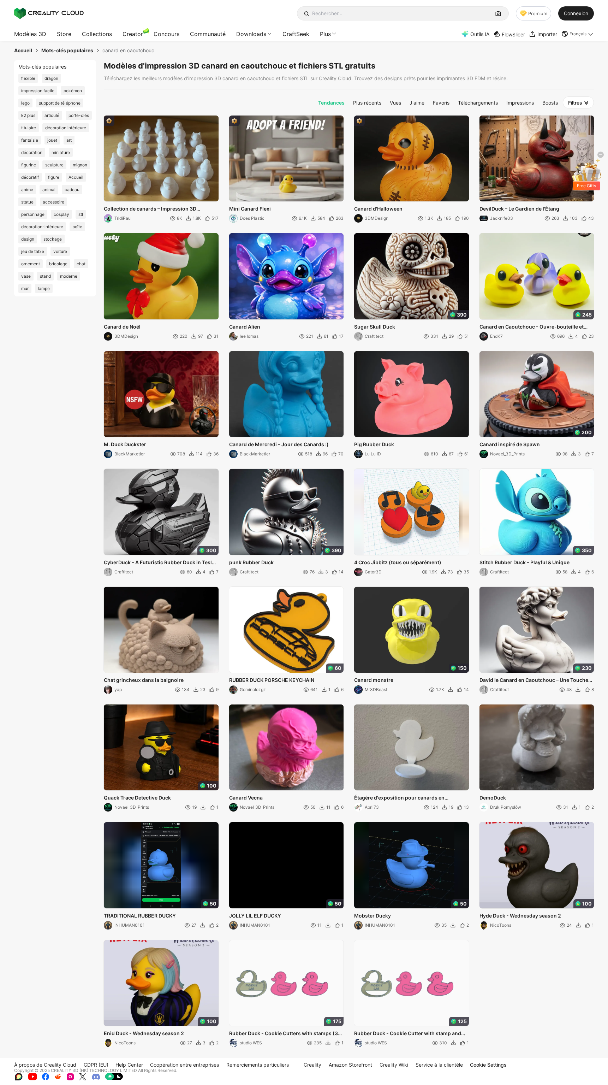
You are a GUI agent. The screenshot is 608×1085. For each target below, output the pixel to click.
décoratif (30, 177)
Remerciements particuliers (257, 1065)
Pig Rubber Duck (374, 444)
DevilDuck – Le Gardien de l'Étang (519, 209)
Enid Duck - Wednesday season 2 (144, 1033)
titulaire (28, 127)
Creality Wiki (394, 1065)
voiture (60, 251)
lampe (44, 288)
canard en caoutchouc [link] (128, 50)
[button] (577, 33)
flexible (28, 78)
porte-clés (78, 115)
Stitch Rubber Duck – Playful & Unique (524, 562)
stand (45, 276)
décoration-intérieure (42, 226)
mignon (80, 164)
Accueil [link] (23, 50)
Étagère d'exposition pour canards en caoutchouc (399, 798)
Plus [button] (325, 33)
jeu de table (32, 251)
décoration (31, 152)
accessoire (53, 202)
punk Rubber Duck (251, 562)
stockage (52, 239)
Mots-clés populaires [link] (67, 50)
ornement (30, 263)
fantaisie (29, 140)
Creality (312, 1065)
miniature (61, 152)
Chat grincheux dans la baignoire (144, 680)
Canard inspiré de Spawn (509, 444)
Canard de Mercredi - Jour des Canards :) (279, 444)
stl (80, 214)
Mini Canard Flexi (250, 209)
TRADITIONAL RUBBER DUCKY (140, 916)
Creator (133, 33)
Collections (97, 33)
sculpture (54, 164)
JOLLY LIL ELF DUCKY (255, 916)
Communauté (208, 33)
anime (27, 189)
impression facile (37, 90)
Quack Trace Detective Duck (137, 798)
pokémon (73, 90)
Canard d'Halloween (378, 209)
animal (48, 189)
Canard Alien (244, 327)
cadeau (72, 189)
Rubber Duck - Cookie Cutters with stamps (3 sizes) (283, 1033)
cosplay (61, 214)
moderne (68, 276)
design (27, 239)
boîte (77, 226)
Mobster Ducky (372, 916)
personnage (32, 214)
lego (25, 103)
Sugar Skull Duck (374, 327)
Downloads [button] (251, 33)
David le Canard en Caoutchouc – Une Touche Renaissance (533, 680)
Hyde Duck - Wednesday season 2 (520, 916)
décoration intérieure (65, 127)
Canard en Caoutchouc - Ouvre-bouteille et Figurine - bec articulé (531, 327)
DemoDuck (492, 798)
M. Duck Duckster (125, 444)
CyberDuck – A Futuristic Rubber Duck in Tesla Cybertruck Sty (159, 562)
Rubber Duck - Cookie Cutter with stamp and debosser (407, 1033)
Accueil (75, 177)
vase (26, 276)
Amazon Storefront (350, 1065)
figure (53, 177)
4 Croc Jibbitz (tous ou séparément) (397, 562)
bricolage (58, 263)
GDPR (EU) (96, 1065)
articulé (51, 115)
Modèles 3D (30, 33)
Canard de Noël (122, 327)
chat (81, 263)
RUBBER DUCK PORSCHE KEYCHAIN (271, 680)
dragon (51, 78)
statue (27, 202)
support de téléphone (60, 103)
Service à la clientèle (439, 1065)
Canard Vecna (246, 798)
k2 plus (28, 115)
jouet (52, 140)
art (69, 140)
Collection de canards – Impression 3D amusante (150, 209)
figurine (28, 164)
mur (25, 288)
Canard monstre (373, 680)
